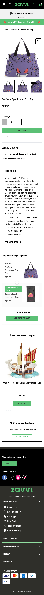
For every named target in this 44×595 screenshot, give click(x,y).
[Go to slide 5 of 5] (10, 410)
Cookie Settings (14, 530)
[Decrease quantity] (4, 122)
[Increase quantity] (18, 122)
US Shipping (12, 516)
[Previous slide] (35, 411)
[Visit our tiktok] (24, 477)
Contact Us (12, 507)
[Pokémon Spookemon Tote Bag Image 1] (8, 86)
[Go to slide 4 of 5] (8, 410)
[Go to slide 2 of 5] (4, 410)
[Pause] (42, 14)
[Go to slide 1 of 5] (2, 410)
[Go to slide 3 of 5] (6, 410)
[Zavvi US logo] (22, 4)
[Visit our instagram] (18, 477)
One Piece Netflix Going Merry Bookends (22, 383)
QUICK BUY (22, 403)
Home (6, 30)
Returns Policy (14, 511)
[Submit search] (10, 4)
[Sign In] (33, 4)
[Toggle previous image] (6, 57)
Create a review (22, 437)
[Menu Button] (3, 4)
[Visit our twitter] (11, 477)
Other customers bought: (22, 335)
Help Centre (12, 521)
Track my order (14, 525)
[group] (22, 58)
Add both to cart (22, 318)
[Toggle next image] (37, 57)
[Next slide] (40, 411)
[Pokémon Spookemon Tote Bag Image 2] (22, 86)
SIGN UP (9, 463)
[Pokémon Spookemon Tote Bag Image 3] (36, 86)
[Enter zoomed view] (38, 41)
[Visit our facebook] (4, 477)
